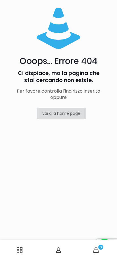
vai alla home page (61, 113)
